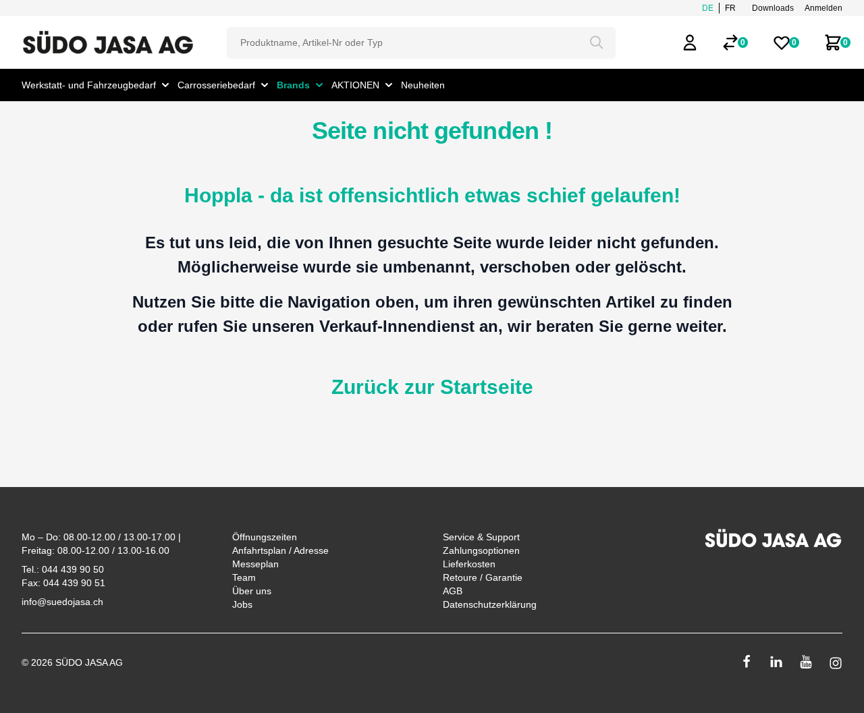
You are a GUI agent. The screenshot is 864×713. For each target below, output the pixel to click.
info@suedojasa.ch (62, 601)
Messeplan (255, 564)
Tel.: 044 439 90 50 (63, 569)
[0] (730, 42)
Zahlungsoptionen (481, 550)
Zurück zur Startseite (432, 387)
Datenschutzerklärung (490, 604)
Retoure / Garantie (482, 577)
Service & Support (481, 537)
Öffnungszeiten (264, 537)
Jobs (242, 604)
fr (730, 8)
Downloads (773, 8)
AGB (452, 591)
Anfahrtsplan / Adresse (280, 550)
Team (244, 577)
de (707, 8)
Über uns (251, 591)
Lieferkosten (469, 564)
